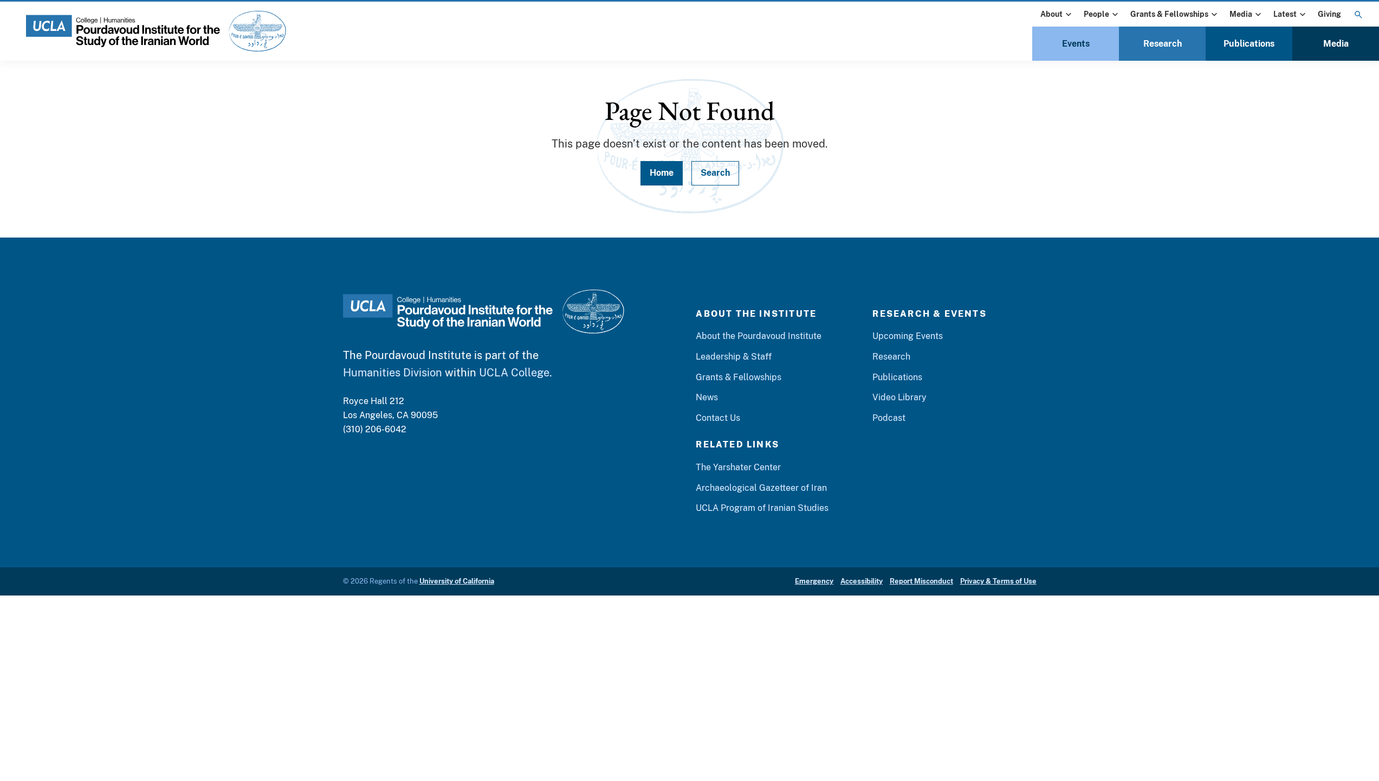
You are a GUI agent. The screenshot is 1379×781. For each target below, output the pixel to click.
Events (1076, 44)
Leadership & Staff (734, 356)
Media (1240, 14)
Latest (1285, 14)
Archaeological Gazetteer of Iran (761, 488)
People (1096, 14)
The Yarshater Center (738, 467)
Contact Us (718, 418)
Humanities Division (392, 372)
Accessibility (861, 581)
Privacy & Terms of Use (998, 581)
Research (1162, 44)
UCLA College (514, 372)
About (1051, 14)
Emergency (814, 581)
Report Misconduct (921, 581)
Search (715, 173)
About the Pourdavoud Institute (758, 336)
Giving (1329, 14)
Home (662, 173)
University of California (456, 581)
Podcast (888, 418)
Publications (1248, 44)
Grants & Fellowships (1169, 14)
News (707, 397)
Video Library (899, 397)
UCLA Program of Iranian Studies (762, 508)
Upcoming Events (907, 336)
